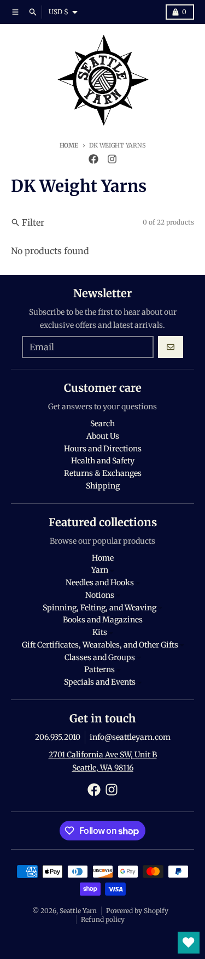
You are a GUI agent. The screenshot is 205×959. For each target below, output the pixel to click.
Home (69, 145)
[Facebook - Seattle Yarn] (93, 159)
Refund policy (103, 919)
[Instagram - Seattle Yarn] (112, 159)
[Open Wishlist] (189, 943)
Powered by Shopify (137, 911)
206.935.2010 (57, 737)
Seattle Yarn (78, 911)
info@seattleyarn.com (130, 737)
